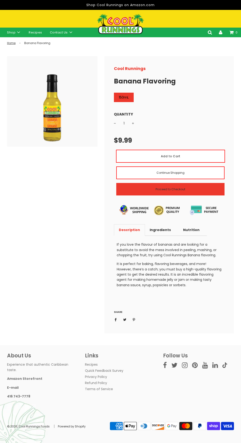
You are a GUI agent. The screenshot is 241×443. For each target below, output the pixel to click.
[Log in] (220, 32)
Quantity (123, 114)
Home (11, 43)
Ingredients (160, 230)
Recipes (35, 32)
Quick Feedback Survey (104, 370)
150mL (124, 97)
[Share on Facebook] (117, 319)
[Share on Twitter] (125, 319)
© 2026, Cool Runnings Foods (28, 426)
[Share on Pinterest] (134, 319)
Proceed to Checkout (170, 189)
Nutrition (191, 230)
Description (129, 230)
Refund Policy (96, 383)
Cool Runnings (130, 68)
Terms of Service (99, 389)
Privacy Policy (96, 376)
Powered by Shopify (72, 426)
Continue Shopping (171, 173)
